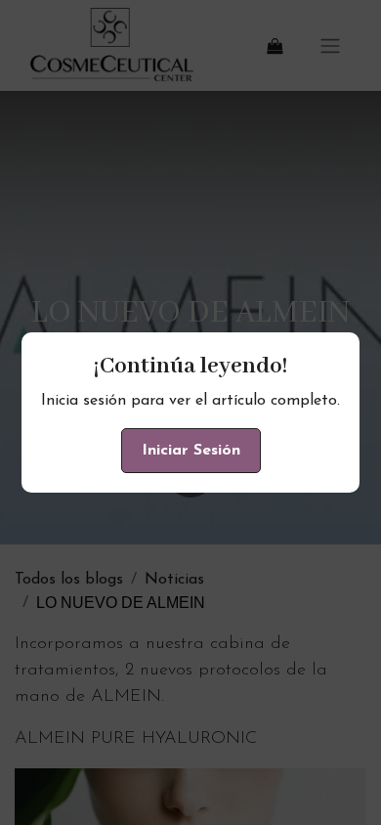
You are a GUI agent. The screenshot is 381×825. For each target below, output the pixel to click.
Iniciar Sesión (191, 450)
